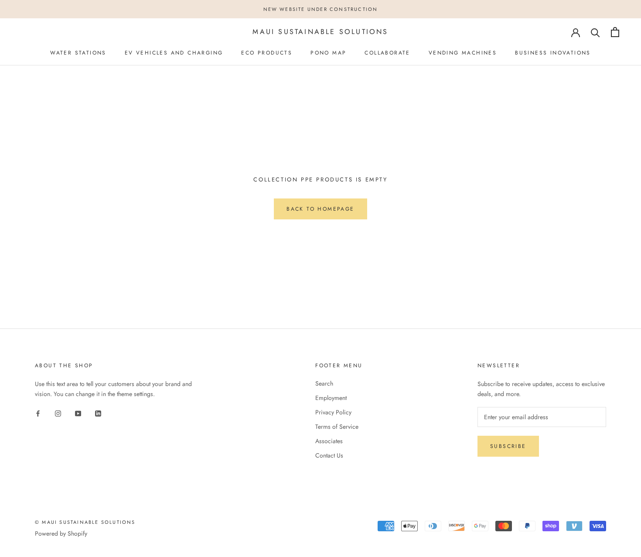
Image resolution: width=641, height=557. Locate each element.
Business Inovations (553, 53)
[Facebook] (38, 413)
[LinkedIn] (98, 413)
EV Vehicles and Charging (174, 53)
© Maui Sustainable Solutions (85, 522)
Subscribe (508, 446)
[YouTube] (78, 413)
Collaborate (387, 53)
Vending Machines (463, 53)
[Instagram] (58, 413)
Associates (329, 441)
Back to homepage (320, 209)
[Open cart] (615, 32)
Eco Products (266, 53)
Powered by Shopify (61, 533)
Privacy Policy (333, 412)
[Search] (595, 32)
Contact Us (329, 455)
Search (324, 383)
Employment (331, 397)
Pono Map (328, 53)
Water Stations (78, 53)
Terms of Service (336, 426)
